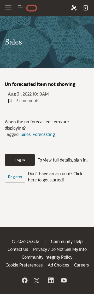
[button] (20, 8)
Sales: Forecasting (38, 134)
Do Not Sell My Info (68, 249)
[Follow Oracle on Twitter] (37, 280)
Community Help (67, 241)
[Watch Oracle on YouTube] (63, 280)
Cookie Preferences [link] (24, 265)
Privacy (40, 249)
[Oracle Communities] (74, 8)
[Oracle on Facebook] (24, 280)
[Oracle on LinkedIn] (50, 280)
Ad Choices (58, 265)
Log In (20, 159)
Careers (81, 265)
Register (15, 176)
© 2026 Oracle (25, 241)
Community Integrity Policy (47, 257)
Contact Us (18, 249)
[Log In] (85, 8)
